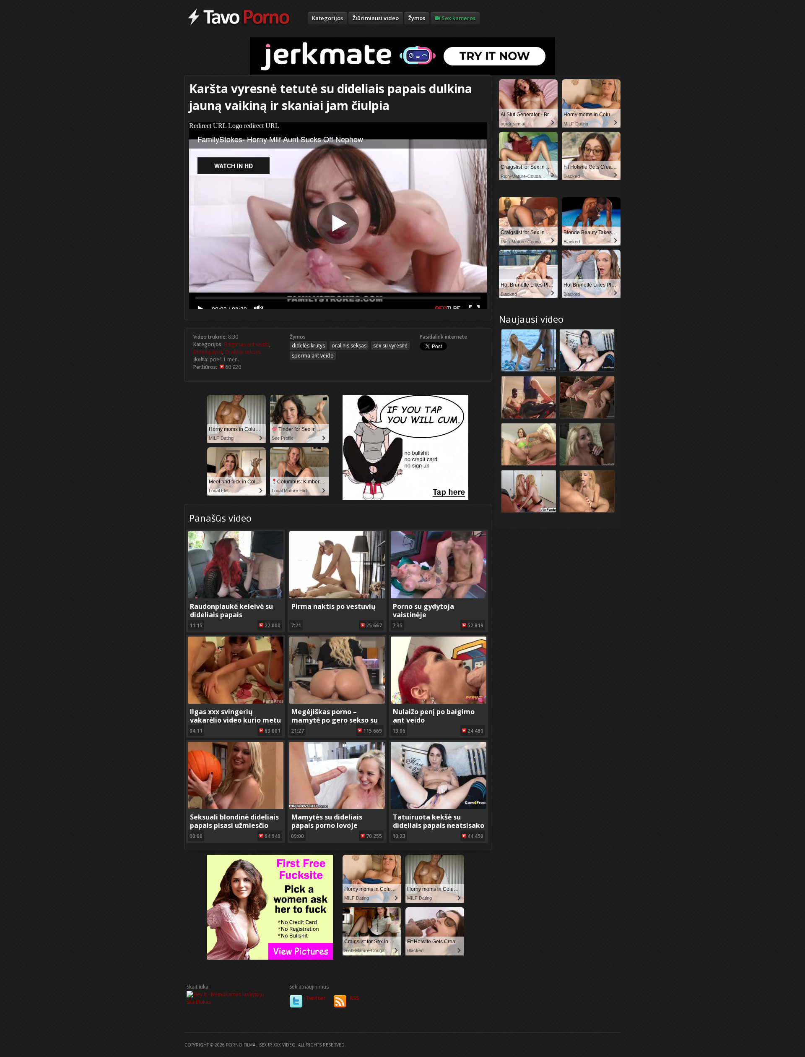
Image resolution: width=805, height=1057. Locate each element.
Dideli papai (207, 351)
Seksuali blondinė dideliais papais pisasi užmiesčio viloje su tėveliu (234, 825)
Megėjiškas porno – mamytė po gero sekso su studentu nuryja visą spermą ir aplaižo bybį (334, 724)
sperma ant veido (313, 355)
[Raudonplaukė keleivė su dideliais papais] (235, 596)
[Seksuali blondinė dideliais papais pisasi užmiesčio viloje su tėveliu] (235, 807)
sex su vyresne (390, 345)
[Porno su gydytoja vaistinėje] (438, 596)
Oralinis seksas (242, 351)
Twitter (316, 998)
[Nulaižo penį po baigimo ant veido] (438, 701)
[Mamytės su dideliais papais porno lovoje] (337, 807)
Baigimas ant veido (246, 344)
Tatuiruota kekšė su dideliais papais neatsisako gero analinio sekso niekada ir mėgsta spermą (438, 829)
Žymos (416, 18)
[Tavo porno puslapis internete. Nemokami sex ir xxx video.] (239, 25)
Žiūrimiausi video (376, 18)
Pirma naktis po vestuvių (333, 606)
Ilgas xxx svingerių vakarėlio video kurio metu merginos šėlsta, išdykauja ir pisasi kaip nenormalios (235, 724)
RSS (354, 998)
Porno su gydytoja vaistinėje (423, 610)
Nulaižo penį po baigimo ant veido (434, 716)
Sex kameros (457, 18)
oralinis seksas (349, 345)
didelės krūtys (308, 345)
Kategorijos (327, 18)
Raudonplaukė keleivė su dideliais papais (231, 610)
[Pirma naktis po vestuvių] (337, 596)
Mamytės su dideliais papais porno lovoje (326, 821)
